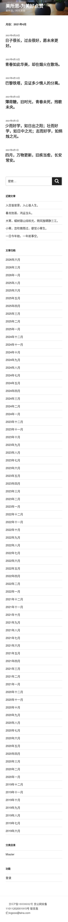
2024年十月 (13, 352)
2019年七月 (13, 823)
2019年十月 (13, 800)
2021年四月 (13, 661)
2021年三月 (13, 669)
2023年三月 (13, 491)
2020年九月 (13, 715)
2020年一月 (13, 777)
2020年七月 (13, 730)
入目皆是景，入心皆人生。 (23, 205)
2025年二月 (13, 321)
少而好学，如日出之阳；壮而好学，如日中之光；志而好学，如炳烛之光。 (33, 131)
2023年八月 (13, 452)
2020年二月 (13, 769)
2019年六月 (13, 831)
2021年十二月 (14, 599)
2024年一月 (13, 414)
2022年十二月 (14, 514)
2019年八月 (13, 815)
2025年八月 (13, 283)
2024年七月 (13, 375)
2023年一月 (13, 506)
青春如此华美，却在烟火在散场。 (33, 64)
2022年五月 (13, 568)
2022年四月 (13, 576)
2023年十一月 (14, 429)
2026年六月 (13, 259)
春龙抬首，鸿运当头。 (20, 213)
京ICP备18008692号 (20, 904)
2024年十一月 (14, 344)
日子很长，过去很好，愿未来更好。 (31, 43)
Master (10, 854)
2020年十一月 (14, 700)
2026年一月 (13, 275)
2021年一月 (13, 684)
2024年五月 (13, 383)
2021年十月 (13, 615)
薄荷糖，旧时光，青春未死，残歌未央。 (33, 104)
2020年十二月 (14, 692)
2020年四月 (13, 753)
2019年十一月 (14, 792)
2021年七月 (13, 638)
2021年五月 (13, 653)
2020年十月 (13, 707)
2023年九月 (13, 445)
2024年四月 (13, 391)
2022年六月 (13, 561)
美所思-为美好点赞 (24, 5)
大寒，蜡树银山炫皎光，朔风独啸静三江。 (33, 221)
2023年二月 (13, 499)
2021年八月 (13, 630)
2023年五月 (13, 476)
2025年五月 (13, 298)
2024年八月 (13, 367)
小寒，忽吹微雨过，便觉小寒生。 (27, 228)
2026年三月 (13, 267)
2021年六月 (13, 645)
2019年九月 (13, 807)
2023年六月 (13, 468)
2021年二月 (13, 676)
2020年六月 (13, 738)
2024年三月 (13, 398)
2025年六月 (13, 290)
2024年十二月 (14, 337)
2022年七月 (13, 553)
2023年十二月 (14, 422)
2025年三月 (13, 313)
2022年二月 (13, 584)
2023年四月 (13, 483)
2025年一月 (13, 329)
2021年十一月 (14, 607)
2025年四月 (13, 306)
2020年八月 (13, 723)
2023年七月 (13, 460)
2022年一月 (13, 591)
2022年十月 (13, 530)
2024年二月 (13, 406)
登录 (8, 878)
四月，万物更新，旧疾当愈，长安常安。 (33, 157)
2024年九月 (13, 360)
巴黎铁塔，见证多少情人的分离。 (33, 83)
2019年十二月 (14, 784)
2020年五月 (13, 746)
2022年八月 (13, 545)
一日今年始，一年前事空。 (23, 236)
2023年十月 (13, 437)
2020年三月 (13, 761)
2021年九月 (13, 622)
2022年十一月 (14, 522)
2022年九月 (13, 537)
